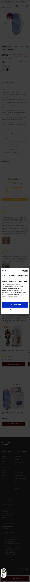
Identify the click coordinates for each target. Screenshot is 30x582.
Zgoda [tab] (4, 275)
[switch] (3, 576)
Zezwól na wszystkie (15, 304)
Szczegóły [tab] (12, 275)
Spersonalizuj (14, 310)
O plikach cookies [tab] (23, 275)
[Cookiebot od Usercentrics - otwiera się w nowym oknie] (21, 271)
